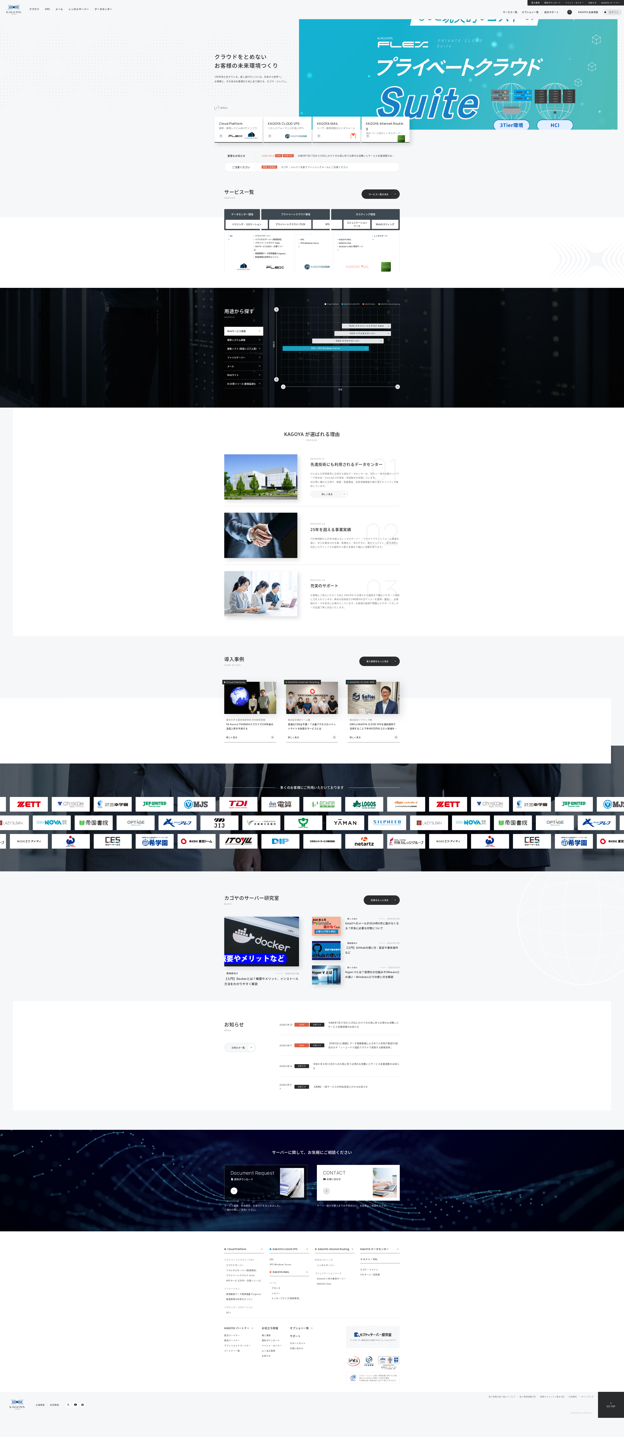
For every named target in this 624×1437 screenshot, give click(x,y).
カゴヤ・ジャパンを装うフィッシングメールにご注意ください (314, 167)
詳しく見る (327, 494)
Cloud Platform (236, 1249)
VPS (302, 239)
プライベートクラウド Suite (267, 242)
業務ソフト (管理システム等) (242, 348)
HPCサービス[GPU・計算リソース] (243, 1280)
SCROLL (224, 108)
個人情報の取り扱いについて (502, 1396)
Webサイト (233, 375)
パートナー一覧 (232, 1350)
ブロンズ (276, 1287)
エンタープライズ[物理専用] (285, 1298)
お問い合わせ (296, 1348)
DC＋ (228, 1312)
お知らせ (592, 2)
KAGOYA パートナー (610, 2)
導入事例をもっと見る (377, 661)
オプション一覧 (530, 12)
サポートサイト (298, 1343)
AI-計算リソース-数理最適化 (241, 383)
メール (230, 366)
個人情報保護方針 (528, 1396)
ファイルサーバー (236, 357)
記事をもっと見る (380, 900)
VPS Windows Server (281, 1264)
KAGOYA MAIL (345, 239)
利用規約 (573, 1396)
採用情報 (54, 1404)
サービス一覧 (510, 12)
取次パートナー (232, 1335)
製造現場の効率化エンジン (267, 257)
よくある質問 (268, 1350)
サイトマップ (587, 1396)
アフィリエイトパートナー (237, 1345)
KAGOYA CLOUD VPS (285, 1249)
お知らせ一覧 (238, 1047)
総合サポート (551, 12)
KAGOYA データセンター (374, 1249)
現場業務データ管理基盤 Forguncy (270, 253)
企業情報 (40, 1404)
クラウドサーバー (263, 235)
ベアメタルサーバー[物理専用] (268, 239)
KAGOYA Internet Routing (333, 1249)
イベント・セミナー (574, 2)
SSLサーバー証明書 (370, 1274)
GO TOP (611, 1406)
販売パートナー (232, 1340)
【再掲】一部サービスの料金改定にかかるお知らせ (340, 1086)
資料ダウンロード (552, 2)
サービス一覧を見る (379, 194)
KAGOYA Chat (345, 243)
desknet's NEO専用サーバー (331, 1278)
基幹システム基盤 (236, 339)
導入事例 (535, 2)
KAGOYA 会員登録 (588, 12)
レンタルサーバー (326, 1265)
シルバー (276, 1293)
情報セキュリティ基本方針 (552, 1396)
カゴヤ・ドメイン (369, 1269)
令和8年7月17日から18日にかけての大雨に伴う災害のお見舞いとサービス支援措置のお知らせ (347, 155)
